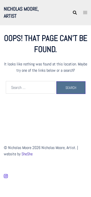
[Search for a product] (75, 13)
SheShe (27, 154)
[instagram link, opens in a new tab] (6, 175)
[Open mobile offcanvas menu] (85, 12)
